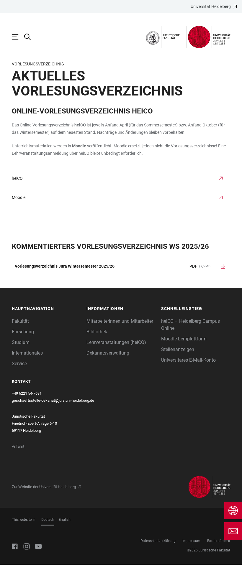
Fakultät (20, 321)
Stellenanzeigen (177, 349)
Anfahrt (18, 446)
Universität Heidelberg (211, 6)
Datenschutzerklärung (158, 541)
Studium (21, 342)
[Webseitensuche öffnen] (30, 37)
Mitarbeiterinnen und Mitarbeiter (119, 321)
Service (19, 363)
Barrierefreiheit (218, 541)
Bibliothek (96, 332)
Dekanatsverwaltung (107, 353)
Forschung (23, 332)
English (65, 520)
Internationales (27, 353)
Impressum (191, 541)
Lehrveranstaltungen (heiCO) (116, 342)
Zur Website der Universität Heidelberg (44, 487)
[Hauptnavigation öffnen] (18, 37)
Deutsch (47, 520)
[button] (46, 309)
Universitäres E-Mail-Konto (188, 360)
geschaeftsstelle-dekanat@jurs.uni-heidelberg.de (53, 400)
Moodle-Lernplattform (184, 339)
